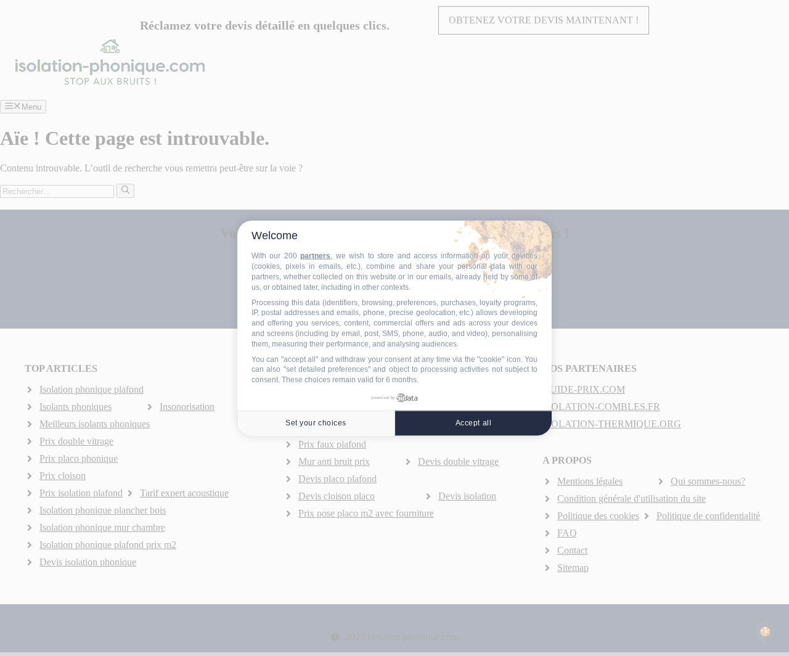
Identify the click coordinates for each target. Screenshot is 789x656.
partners (315, 256)
